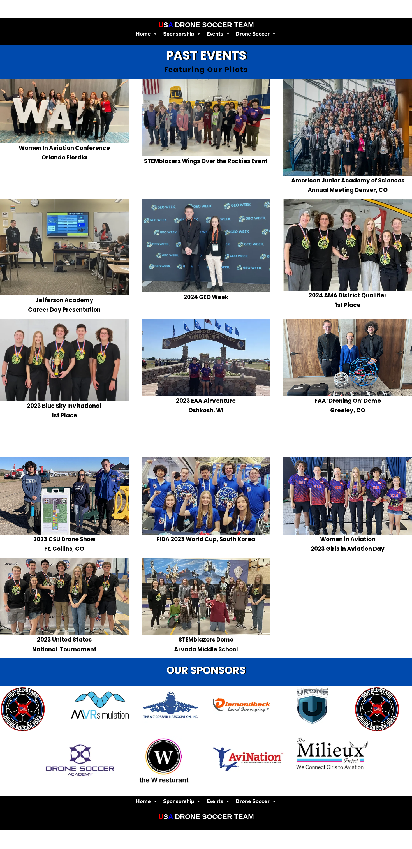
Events (215, 34)
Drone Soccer (253, 34)
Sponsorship (178, 34)
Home (143, 34)
